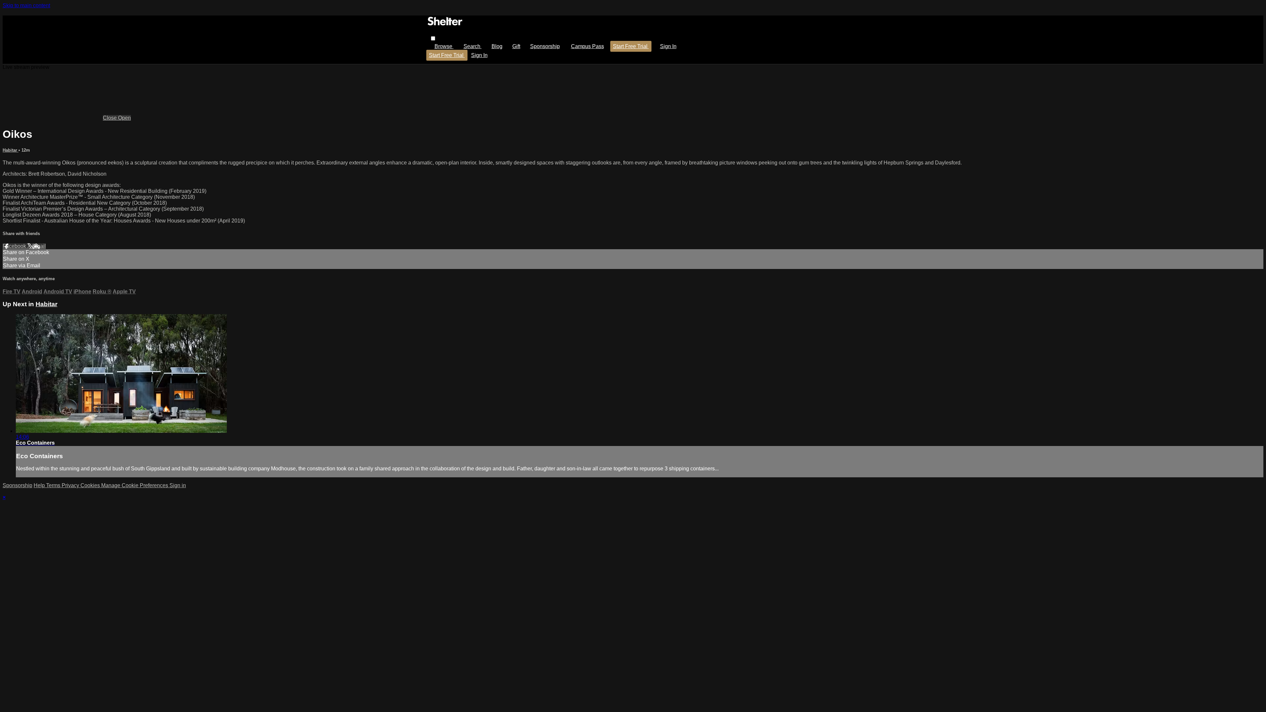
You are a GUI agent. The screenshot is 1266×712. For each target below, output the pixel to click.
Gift (516, 46)
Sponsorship (545, 46)
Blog (497, 46)
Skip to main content (26, 5)
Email (39, 246)
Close (110, 118)
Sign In (479, 55)
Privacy (71, 485)
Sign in (668, 46)
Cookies (90, 485)
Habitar (10, 150)
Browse (444, 46)
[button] (433, 38)
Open (124, 118)
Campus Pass (587, 46)
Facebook (15, 246)
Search (473, 46)
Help (40, 485)
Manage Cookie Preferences (135, 485)
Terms (54, 485)
